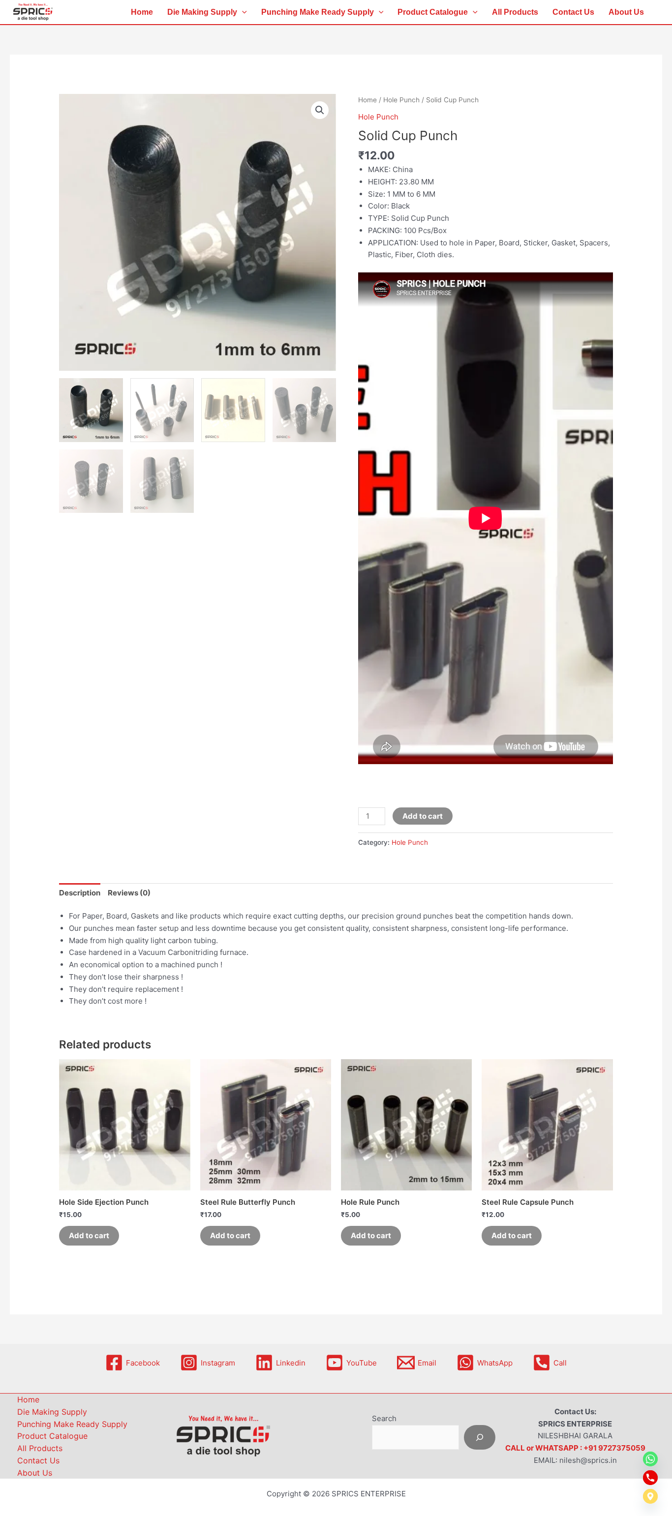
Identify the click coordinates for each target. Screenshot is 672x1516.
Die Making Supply (202, 12)
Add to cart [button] (89, 1235)
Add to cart (422, 816)
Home (142, 12)
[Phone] (650, 1477)
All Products (515, 12)
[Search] (479, 1437)
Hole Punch (401, 100)
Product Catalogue (432, 12)
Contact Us (573, 12)
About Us (626, 12)
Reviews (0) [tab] (129, 892)
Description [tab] (79, 892)
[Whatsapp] (650, 1459)
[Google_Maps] (650, 1496)
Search (384, 1418)
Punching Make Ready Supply (317, 12)
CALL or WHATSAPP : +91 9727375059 (575, 1448)
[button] (242, 12)
